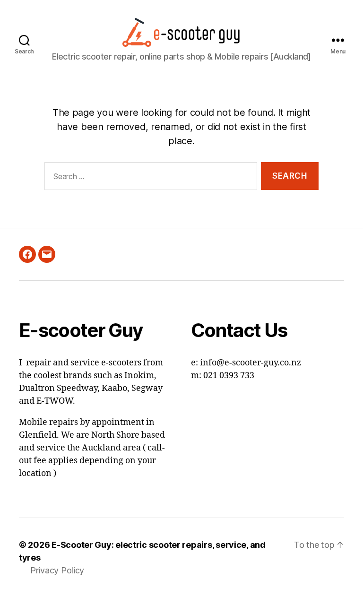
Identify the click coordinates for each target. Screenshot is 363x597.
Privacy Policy (57, 570)
